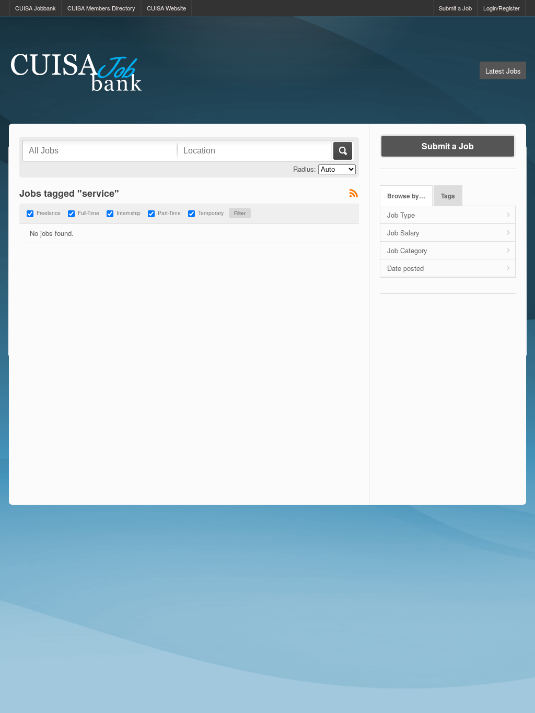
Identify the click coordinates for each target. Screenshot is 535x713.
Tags (448, 196)
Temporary (211, 213)
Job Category (407, 250)
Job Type (401, 215)
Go (342, 150)
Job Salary (403, 232)
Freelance (49, 213)
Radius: (304, 169)
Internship (129, 213)
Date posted (405, 268)
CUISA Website (166, 8)
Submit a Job (455, 8)
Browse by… (406, 196)
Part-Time (169, 213)
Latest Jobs (503, 71)
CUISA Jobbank (35, 8)
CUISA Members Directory (101, 8)
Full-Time (88, 213)
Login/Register (501, 8)
